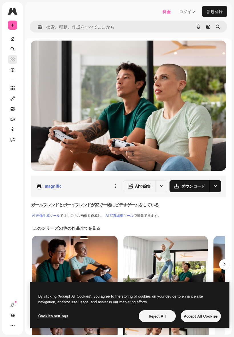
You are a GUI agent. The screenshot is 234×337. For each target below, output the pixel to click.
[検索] (12, 49)
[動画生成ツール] (12, 119)
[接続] (12, 305)
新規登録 (215, 11)
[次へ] (224, 264)
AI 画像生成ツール (46, 215)
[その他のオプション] (115, 186)
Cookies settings (53, 315)
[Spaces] (12, 98)
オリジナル (70, 51)
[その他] (12, 325)
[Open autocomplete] (38, 27)
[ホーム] (12, 38)
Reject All (157, 316)
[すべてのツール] (12, 88)
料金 (167, 11)
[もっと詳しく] (12, 69)
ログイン (187, 11)
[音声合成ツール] (12, 129)
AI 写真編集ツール (120, 215)
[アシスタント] (12, 139)
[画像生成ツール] (12, 108)
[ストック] (12, 59)
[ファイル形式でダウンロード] (215, 186)
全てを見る (90, 228)
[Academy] (12, 315)
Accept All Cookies (201, 316)
